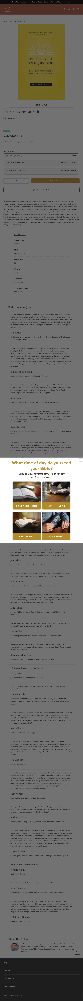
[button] (26, 495)
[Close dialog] (80, 460)
